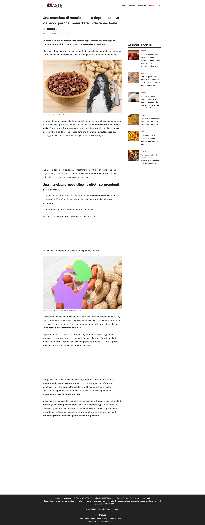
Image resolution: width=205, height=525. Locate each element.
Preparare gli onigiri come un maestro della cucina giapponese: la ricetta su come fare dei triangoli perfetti (150, 102)
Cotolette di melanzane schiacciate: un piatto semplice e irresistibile (150, 121)
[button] (160, 5)
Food (123, 5)
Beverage (131, 5)
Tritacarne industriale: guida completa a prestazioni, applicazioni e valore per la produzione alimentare (150, 60)
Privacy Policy (93, 521)
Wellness (152, 5)
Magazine (142, 5)
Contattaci (118, 509)
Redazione (113, 521)
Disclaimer (104, 521)
